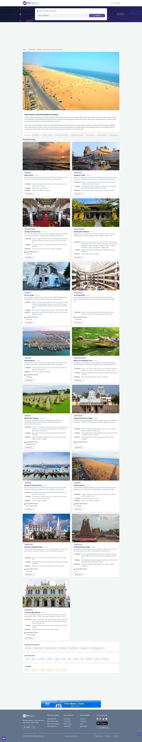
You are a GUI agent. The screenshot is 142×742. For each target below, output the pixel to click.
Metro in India (67, 724)
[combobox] (62, 15)
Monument (28, 648)
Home (24, 49)
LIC (76, 444)
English (28, 727)
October (97, 659)
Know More (29, 193)
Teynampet (78, 505)
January (57, 659)
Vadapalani (78, 319)
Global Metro (67, 726)
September (105, 659)
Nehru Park (29, 254)
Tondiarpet (29, 377)
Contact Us (83, 721)
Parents (50, 669)
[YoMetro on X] (103, 719)
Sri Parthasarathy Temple (82, 547)
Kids (27, 669)
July (64, 659)
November (89, 659)
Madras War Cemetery (31, 418)
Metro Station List (52, 726)
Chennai (39, 49)
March (75, 659)
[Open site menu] (118, 3)
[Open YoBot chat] (3, 738)
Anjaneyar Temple (47, 135)
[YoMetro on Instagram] (100, 719)
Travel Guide (31, 49)
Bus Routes (67, 719)
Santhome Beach (79, 485)
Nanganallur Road (31, 444)
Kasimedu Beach (114, 135)
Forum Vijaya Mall (102, 135)
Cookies (115, 736)
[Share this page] (139, 730)
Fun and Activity (73, 648)
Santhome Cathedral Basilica (33, 547)
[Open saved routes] (139, 734)
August (33, 659)
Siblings (43, 669)
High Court (29, 319)
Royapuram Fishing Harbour (33, 485)
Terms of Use (98, 736)
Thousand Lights (30, 634)
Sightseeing (62, 648)
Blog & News (83, 726)
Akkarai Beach (35, 135)
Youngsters (34, 669)
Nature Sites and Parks (97, 648)
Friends (57, 669)
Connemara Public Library (61, 135)
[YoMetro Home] (30, 3)
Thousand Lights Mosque (32, 612)
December (41, 659)
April (27, 659)
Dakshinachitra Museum (77, 135)
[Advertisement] (71, 35)
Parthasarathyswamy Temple (83, 418)
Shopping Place (84, 648)
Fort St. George (90, 135)
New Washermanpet (31, 505)
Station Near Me (51, 719)
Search (98, 15)
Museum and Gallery (51, 648)
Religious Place (38, 648)
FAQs (81, 724)
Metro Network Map (52, 721)
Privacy (108, 736)
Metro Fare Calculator (53, 724)
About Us (82, 719)
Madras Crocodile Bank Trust (83, 360)
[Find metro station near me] (115, 3)
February (49, 659)
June (69, 659)
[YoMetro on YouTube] (106, 719)
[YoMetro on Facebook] (97, 719)
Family (64, 669)
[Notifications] (112, 3)
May (82, 659)
